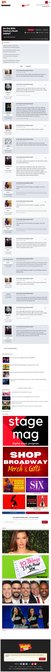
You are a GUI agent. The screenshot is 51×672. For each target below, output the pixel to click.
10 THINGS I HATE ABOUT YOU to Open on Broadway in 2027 (16, 579)
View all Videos (5, 411)
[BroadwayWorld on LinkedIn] (26, 664)
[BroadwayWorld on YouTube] (35, 664)
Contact (20, 666)
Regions (35, 666)
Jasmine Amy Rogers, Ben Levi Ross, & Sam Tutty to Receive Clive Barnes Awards (11, 56)
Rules (47, 32)
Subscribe (28, 66)
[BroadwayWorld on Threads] (32, 664)
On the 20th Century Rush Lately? (24, 70)
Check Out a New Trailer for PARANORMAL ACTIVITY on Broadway (26, 396)
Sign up (45, 522)
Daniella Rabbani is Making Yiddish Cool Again (22, 392)
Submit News (29, 666)
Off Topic (45, 29)
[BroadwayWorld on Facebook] (21, 664)
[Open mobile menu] (49, 2)
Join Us (24, 666)
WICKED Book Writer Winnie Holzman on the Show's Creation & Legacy (27, 406)
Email (21, 66)
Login (43, 2)
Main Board (31, 29)
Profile (7, 94)
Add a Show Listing (6, 5)
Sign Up (42, 659)
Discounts (37, 512)
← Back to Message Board (9, 37)
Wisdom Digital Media (22, 668)
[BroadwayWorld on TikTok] (29, 664)
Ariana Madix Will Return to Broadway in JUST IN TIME (15, 554)
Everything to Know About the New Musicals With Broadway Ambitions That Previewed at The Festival (25, 630)
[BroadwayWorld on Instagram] (24, 664)
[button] (46, 2)
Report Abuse (40, 32)
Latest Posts (38, 29)
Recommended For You (7, 354)
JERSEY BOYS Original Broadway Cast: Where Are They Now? (17, 604)
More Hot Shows (13, 512)
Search (33, 32)
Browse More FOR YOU (24, 388)
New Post (28, 32)
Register (39, 2)
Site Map (40, 666)
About (15, 666)
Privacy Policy (39, 668)
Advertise (11, 666)
